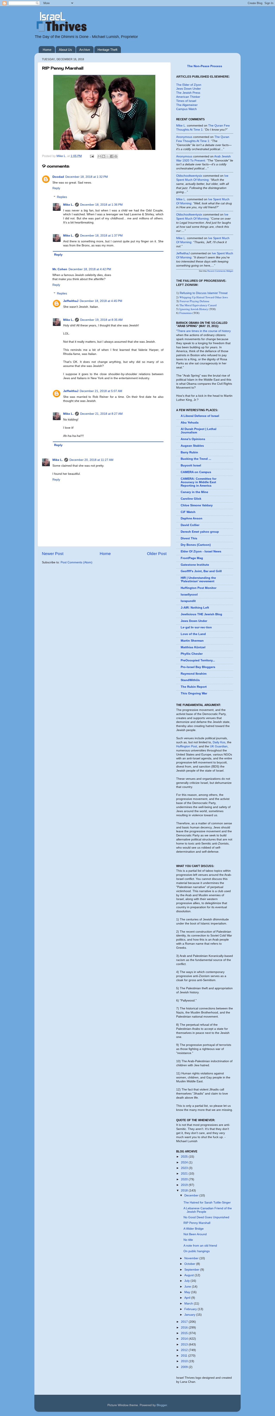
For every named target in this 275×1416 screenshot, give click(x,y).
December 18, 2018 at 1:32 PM (86, 176)
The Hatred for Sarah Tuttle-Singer (207, 1202)
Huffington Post (186, 746)
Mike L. (68, 204)
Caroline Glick (191, 498)
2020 (185, 1179)
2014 (185, 1338)
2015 (185, 1333)
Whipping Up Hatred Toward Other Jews (203, 297)
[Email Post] (92, 156)
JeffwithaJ (70, 301)
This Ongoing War (194, 693)
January (190, 1314)
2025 (185, 1156)
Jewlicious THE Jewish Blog (201, 614)
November (191, 1258)
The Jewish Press (188, 92)
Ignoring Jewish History (193, 309)
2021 (185, 1173)
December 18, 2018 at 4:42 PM (90, 269)
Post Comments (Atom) (76, 562)
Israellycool (189, 594)
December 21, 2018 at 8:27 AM (101, 413)
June (188, 1286)
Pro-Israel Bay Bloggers (198, 667)
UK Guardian (219, 746)
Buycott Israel (191, 465)
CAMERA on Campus (196, 472)
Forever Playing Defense (194, 301)
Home (47, 49)
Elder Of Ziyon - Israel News (201, 551)
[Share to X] (107, 156)
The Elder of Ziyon (188, 84)
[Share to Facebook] (112, 156)
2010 (185, 1361)
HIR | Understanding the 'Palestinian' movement (198, 579)
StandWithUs (190, 680)
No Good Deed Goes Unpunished (206, 1217)
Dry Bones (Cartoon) (196, 544)
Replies (62, 197)
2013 (185, 1344)
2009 (185, 1367)
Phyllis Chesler (192, 653)
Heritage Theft (107, 49)
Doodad (58, 176)
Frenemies (185, 313)
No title (188, 1239)
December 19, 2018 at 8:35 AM (101, 319)
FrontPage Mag (192, 558)
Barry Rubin (189, 452)
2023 (185, 1168)
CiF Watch (188, 512)
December (191, 1195)
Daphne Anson (191, 518)
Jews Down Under (188, 88)
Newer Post (52, 553)
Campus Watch (186, 109)
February (191, 1309)
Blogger (162, 1405)
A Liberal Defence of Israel (200, 416)
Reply (56, 188)
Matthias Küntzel (193, 647)
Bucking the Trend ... (196, 458)
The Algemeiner (187, 105)
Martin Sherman (192, 640)
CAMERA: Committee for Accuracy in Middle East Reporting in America (198, 482)
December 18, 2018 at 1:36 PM (101, 204)
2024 (185, 1162)
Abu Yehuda (190, 422)
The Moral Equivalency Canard (198, 305)
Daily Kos (219, 742)
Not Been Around (195, 1234)
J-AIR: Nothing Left (195, 607)
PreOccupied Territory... (198, 660)
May (187, 1292)
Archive (84, 49)
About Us (65, 49)
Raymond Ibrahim (193, 673)
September (192, 1269)
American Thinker (188, 96)
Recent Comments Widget (220, 271)
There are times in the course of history (204, 331)
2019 (185, 1185)
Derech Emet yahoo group (200, 531)
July (187, 1280)
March (189, 1303)
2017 (185, 1321)
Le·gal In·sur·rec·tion (196, 627)
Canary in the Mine (194, 492)
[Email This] (99, 156)
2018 (185, 1190)
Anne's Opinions (193, 439)
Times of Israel (186, 101)
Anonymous (184, 137)
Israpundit (188, 601)
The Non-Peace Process (204, 66)
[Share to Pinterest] (116, 156)
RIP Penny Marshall (196, 1222)
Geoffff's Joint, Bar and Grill (201, 571)
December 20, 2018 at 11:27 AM (91, 459)
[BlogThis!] (103, 156)
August (189, 1275)
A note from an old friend (200, 1245)
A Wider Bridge (193, 1228)
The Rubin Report (194, 686)
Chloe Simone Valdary (197, 505)
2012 (185, 1350)
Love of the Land (193, 634)
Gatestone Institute (195, 564)
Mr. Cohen (59, 269)
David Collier (190, 525)
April (187, 1297)
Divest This (189, 538)
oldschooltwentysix (189, 175)
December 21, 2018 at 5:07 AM (101, 391)
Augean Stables (192, 445)
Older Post (157, 553)
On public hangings (196, 1251)
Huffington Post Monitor (198, 588)
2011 (184, 1355)
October (190, 1263)
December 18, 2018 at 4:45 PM (101, 301)
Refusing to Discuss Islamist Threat (204, 293)
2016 (185, 1327)
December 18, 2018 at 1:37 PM (101, 235)
